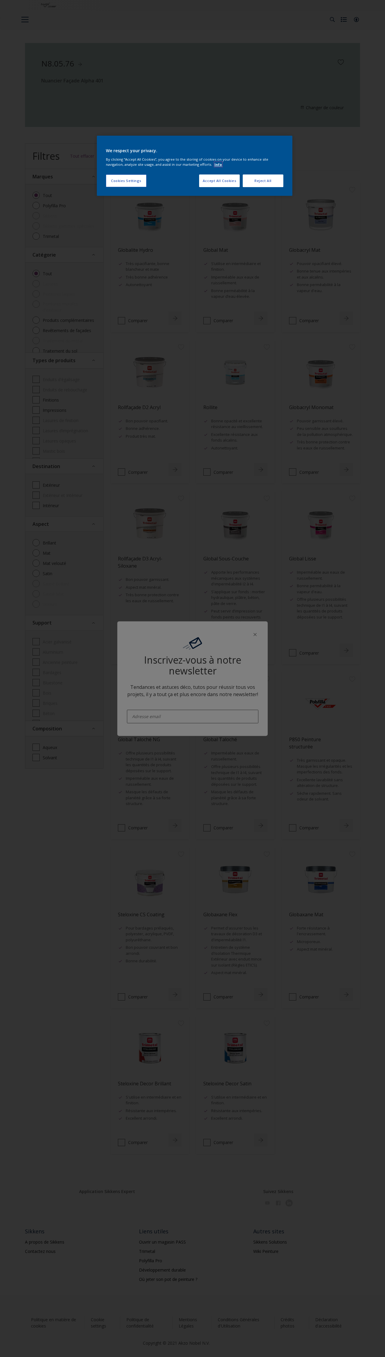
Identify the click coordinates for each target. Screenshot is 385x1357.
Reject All (263, 180)
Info (218, 164)
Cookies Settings (126, 180)
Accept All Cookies (219, 180)
